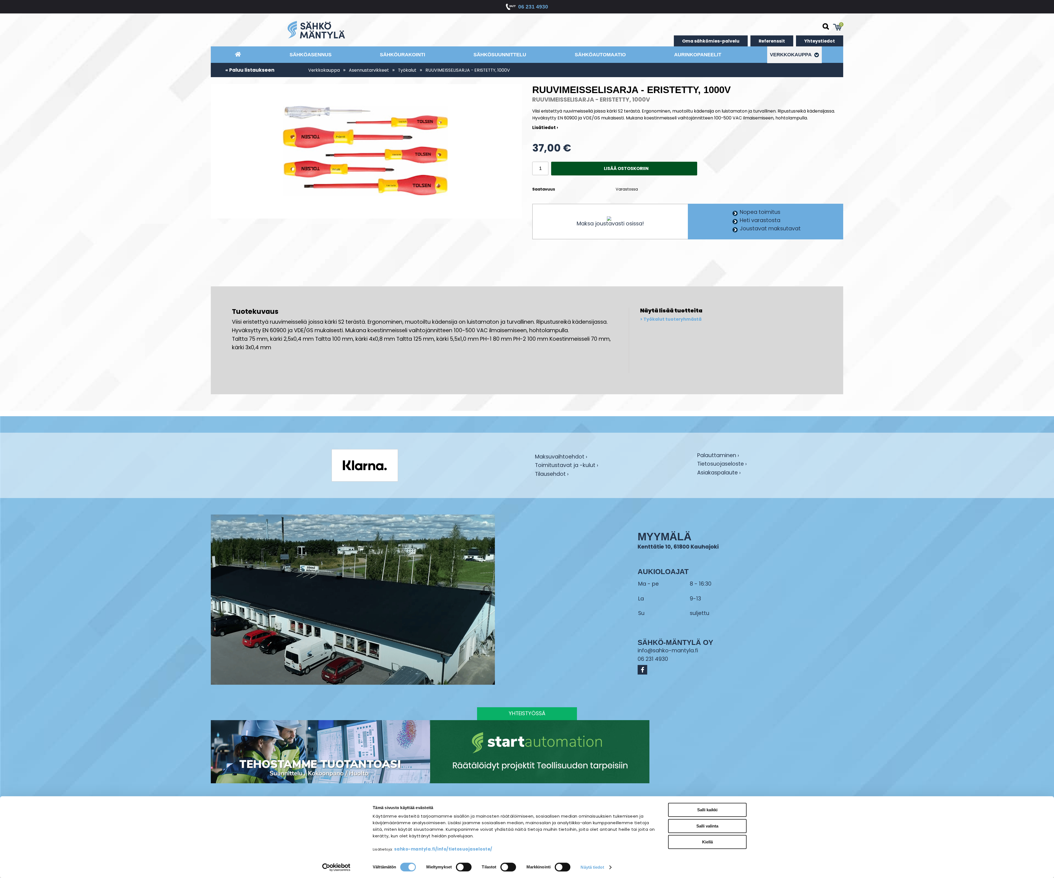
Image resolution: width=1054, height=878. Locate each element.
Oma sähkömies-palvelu (710, 41)
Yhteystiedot (819, 41)
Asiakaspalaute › (719, 473)
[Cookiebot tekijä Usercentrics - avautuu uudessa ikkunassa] (336, 867)
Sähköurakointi (402, 54)
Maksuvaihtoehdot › (561, 457)
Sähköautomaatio (600, 54)
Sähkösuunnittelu (499, 54)
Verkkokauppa (791, 54)
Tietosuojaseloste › (722, 464)
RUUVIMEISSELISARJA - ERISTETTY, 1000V (467, 70)
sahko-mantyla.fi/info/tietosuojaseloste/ (443, 849)
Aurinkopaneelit (697, 54)
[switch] (464, 867)
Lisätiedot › (545, 127)
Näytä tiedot (592, 867)
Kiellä (707, 842)
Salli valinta (707, 826)
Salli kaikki (707, 809)
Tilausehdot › (551, 474)
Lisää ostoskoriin (626, 168)
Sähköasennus (311, 54)
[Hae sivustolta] (825, 26)
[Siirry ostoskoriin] (837, 27)
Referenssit (772, 41)
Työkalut (407, 70)
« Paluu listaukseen (249, 70)
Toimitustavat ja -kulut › (566, 465)
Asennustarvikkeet (369, 70)
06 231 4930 (533, 7)
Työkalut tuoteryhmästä (672, 319)
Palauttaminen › (718, 455)
